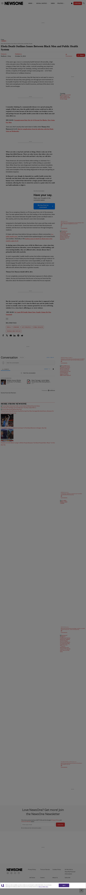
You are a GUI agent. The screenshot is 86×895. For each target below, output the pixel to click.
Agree (63, 885)
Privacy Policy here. (43, 886)
